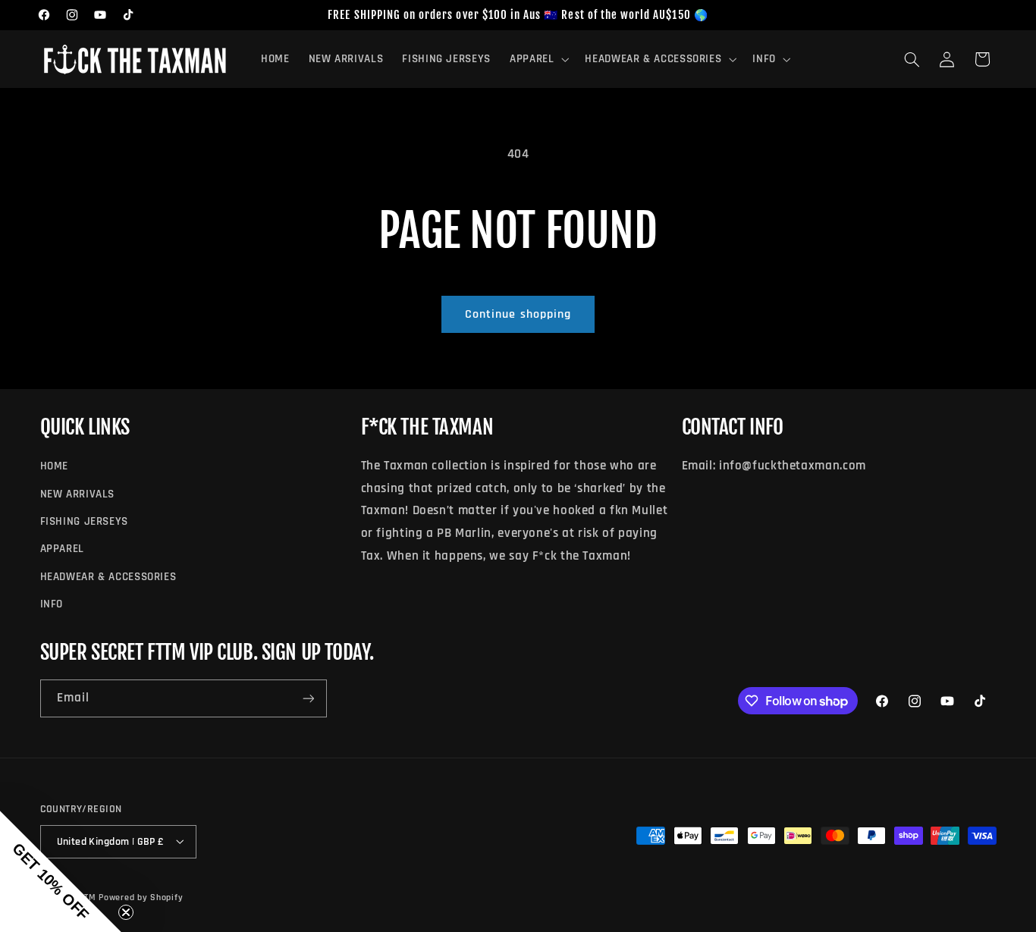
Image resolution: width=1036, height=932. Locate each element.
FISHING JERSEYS (84, 520)
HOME (54, 466)
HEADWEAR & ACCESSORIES (108, 576)
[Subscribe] (307, 698)
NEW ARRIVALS (77, 493)
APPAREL (62, 548)
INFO (52, 604)
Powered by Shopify (141, 896)
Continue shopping (518, 314)
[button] (537, 59)
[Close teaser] (125, 912)
